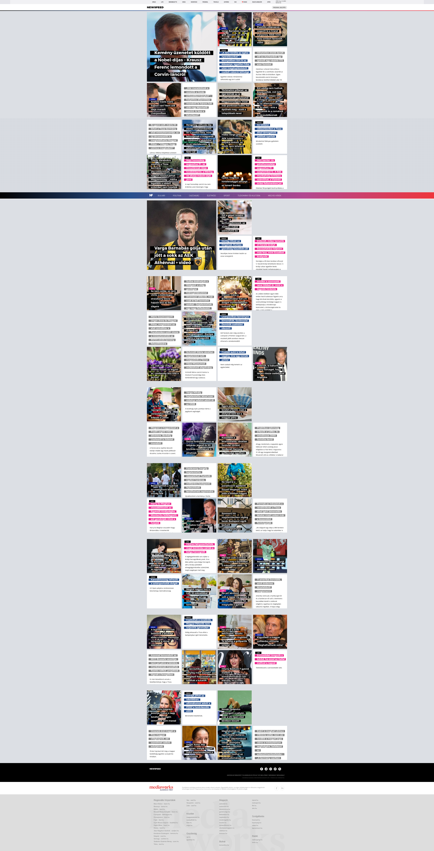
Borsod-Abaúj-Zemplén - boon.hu (166, 812)
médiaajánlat (280, 775)
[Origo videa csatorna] (275, 769)
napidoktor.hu (224, 817)
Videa (184, 2)
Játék (268, 2)
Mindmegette (173, 2)
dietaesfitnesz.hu (225, 825)
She (235, 2)
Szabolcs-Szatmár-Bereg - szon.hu (166, 841)
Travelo (216, 2)
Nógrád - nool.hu (160, 836)
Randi (245, 2)
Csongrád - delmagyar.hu (163, 814)
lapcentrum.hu (257, 828)
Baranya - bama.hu (160, 806)
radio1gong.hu (257, 840)
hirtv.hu (189, 823)
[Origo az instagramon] (270, 769)
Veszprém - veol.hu (193, 803)
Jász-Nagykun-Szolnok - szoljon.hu (166, 831)
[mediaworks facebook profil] (276, 788)
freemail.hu (256, 820)
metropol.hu (256, 803)
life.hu (254, 805)
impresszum (272, 775)
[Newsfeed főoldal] (155, 769)
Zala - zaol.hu (191, 805)
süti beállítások (262, 775)
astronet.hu (223, 804)
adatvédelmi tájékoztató (234, 775)
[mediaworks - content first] (161, 788)
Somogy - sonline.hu (161, 839)
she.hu (254, 808)
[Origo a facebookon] (261, 769)
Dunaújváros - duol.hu (162, 817)
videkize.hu (223, 831)
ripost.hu (255, 800)
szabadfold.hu (191, 820)
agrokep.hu (190, 840)
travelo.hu (222, 823)
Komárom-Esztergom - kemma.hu (166, 833)
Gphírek (226, 2)
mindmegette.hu (225, 820)
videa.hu (255, 825)
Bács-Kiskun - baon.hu (162, 804)
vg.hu (188, 837)
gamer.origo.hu (224, 812)
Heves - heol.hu (159, 828)
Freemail (205, 2)
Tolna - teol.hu (159, 844)
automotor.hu (224, 806)
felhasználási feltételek (249, 775)
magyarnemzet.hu (192, 817)
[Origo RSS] (279, 769)
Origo (154, 2)
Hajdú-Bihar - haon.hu (162, 825)
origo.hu (189, 825)
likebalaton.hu (224, 814)
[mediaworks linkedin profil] (282, 788)
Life (162, 2)
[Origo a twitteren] (266, 769)
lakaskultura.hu (224, 809)
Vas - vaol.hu (191, 800)
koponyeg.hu (256, 823)
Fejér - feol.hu (159, 820)
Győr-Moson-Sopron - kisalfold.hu (166, 823)
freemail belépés (279, 7)
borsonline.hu (224, 845)
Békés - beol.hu (159, 809)
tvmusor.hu (223, 833)
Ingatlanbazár (257, 2)
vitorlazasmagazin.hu (226, 828)
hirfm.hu (255, 842)
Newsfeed (194, 2)
